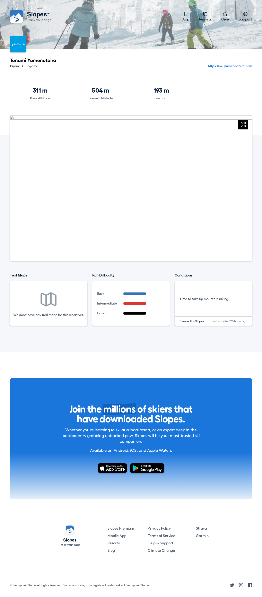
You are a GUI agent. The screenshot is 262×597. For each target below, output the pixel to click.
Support (245, 19)
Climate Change (161, 550)
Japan (14, 66)
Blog (111, 550)
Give (225, 19)
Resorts (205, 19)
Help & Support (160, 543)
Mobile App (116, 536)
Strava (201, 528)
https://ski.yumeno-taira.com (230, 66)
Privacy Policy (159, 528)
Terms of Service (161, 536)
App (185, 19)
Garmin (202, 536)
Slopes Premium (120, 528)
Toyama (32, 66)
